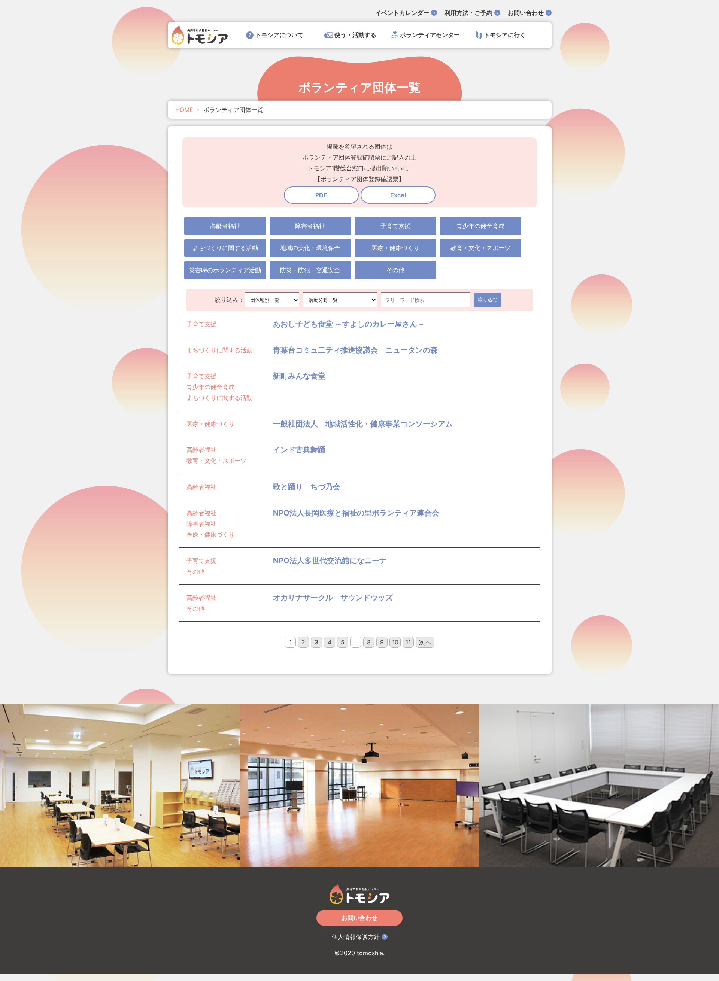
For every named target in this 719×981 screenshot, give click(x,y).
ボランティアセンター (430, 35)
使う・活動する (355, 35)
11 (408, 642)
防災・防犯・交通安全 (310, 270)
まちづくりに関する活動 (225, 248)
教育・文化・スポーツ (480, 248)
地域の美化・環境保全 (310, 248)
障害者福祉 (310, 226)
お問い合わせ (526, 12)
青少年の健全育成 (480, 226)
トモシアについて (279, 35)
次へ (425, 642)
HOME (184, 109)
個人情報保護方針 (356, 937)
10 (395, 642)
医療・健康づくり (395, 248)
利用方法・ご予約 (468, 12)
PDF (321, 195)
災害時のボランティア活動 (225, 270)
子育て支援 (395, 226)
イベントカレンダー (402, 12)
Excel (398, 195)
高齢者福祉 (225, 226)
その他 (395, 270)
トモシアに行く (505, 35)
